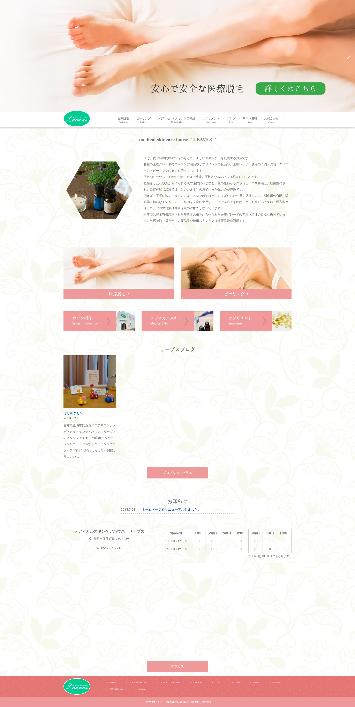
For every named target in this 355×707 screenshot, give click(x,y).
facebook (141, 689)
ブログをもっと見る (177, 473)
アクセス (177, 666)
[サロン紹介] (99, 321)
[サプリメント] (256, 321)
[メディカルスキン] (177, 321)
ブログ (231, 120)
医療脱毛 (123, 120)
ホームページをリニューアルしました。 (171, 509)
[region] (177, 56)
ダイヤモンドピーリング (138, 682)
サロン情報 (250, 120)
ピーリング (143, 120)
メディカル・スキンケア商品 (176, 120)
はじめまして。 (74, 413)
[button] (177, 56)
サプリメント (211, 120)
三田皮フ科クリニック (118, 689)
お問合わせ (271, 120)
